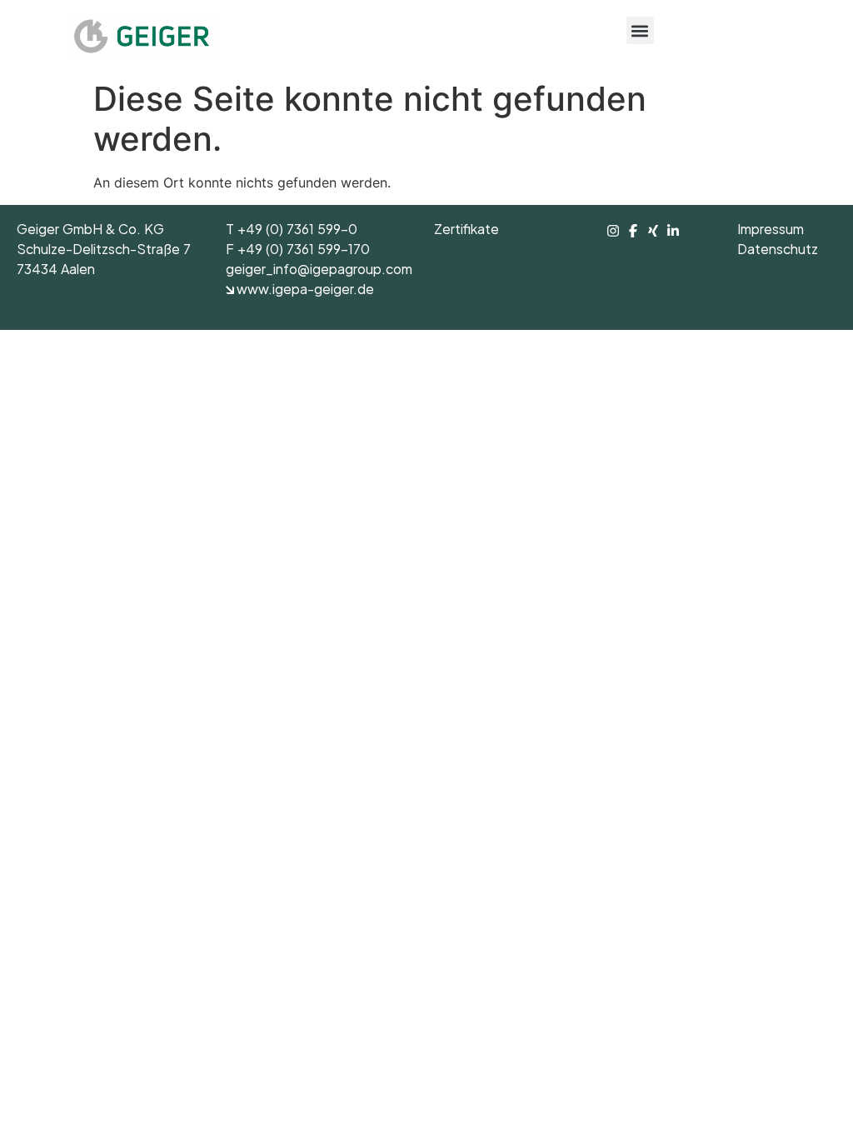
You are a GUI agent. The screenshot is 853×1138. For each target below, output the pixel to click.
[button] (640, 30)
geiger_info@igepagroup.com (319, 271)
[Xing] (655, 231)
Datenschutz (777, 251)
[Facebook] (635, 231)
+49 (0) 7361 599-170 (303, 251)
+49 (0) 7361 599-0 (297, 231)
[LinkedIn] (673, 231)
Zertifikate (466, 231)
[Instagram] (615, 231)
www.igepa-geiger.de (304, 291)
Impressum (770, 231)
